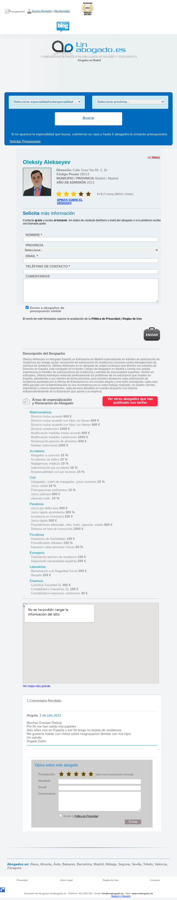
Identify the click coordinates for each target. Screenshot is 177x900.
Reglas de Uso (110, 880)
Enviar (133, 821)
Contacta (155, 880)
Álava (34, 864)
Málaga (111, 864)
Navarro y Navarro (120, 896)
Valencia (161, 864)
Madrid (99, 864)
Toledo (148, 864)
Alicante (46, 864)
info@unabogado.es (113, 893)
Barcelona (84, 864)
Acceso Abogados (42, 11)
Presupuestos (17, 11)
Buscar (88, 118)
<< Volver (154, 157)
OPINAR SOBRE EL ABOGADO (70, 201)
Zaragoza (14, 868)
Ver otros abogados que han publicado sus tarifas (130, 400)
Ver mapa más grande (36, 685)
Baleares (68, 864)
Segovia (124, 864)
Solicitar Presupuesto (25, 141)
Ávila (56, 864)
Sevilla (136, 864)
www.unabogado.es (142, 893)
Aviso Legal (66, 880)
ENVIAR (152, 335)
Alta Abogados (62, 11)
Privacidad (22, 880)
